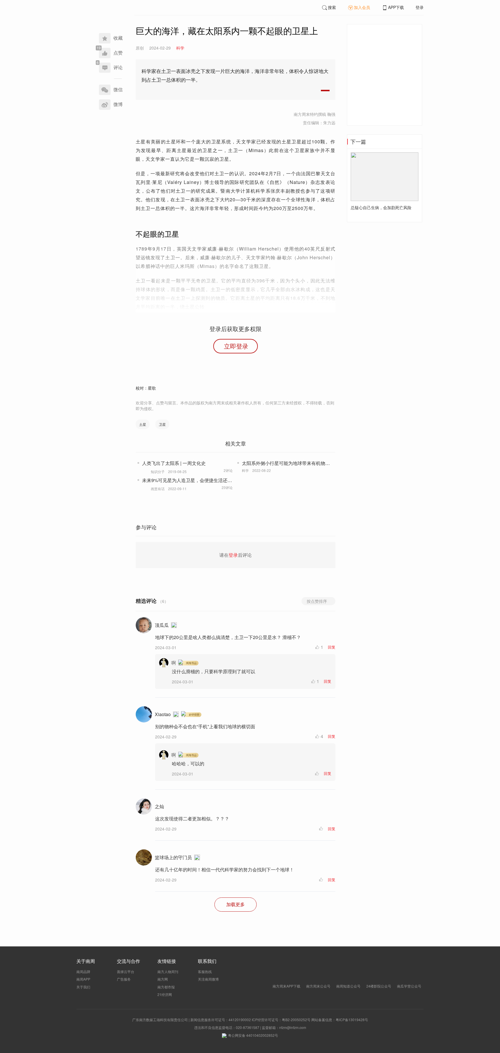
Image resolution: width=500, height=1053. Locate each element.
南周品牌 (83, 971)
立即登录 (236, 346)
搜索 (332, 7)
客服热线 (205, 971)
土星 (142, 424)
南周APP (83, 979)
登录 (420, 7)
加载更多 (235, 904)
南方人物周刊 (167, 971)
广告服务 (124, 979)
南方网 (162, 979)
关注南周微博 (208, 979)
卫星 (162, 424)
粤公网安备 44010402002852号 (253, 1035)
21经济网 (164, 994)
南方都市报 (166, 986)
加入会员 (362, 7)
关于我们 (83, 986)
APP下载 (396, 7)
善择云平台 (125, 971)
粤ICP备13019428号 (352, 1019)
